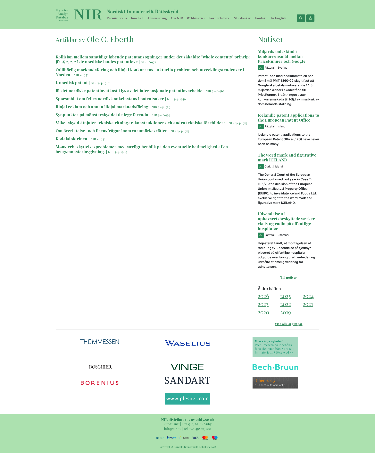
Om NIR (177, 18)
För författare (219, 18)
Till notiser (288, 277)
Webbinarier (196, 18)
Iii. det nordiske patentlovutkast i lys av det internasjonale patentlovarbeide (129, 90)
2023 (263, 303)
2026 (263, 295)
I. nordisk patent (72, 82)
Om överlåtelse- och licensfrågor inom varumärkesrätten (112, 130)
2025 (285, 295)
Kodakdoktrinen (71, 138)
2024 (308, 295)
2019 (285, 312)
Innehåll (137, 18)
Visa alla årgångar (289, 324)
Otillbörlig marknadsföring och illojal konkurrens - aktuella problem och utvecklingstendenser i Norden (150, 72)
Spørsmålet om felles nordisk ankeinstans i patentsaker (110, 98)
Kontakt (260, 18)
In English (278, 18)
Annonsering (157, 18)
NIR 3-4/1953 (238, 123)
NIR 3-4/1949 (117, 152)
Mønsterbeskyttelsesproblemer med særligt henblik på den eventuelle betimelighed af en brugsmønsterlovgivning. (142, 149)
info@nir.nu (172, 429)
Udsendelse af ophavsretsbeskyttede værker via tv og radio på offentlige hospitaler (286, 221)
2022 (285, 303)
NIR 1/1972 (148, 62)
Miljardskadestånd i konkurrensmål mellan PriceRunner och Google (281, 56)
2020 (263, 312)
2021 (308, 303)
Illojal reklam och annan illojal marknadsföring (102, 106)
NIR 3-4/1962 (100, 83)
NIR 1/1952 (97, 139)
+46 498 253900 (200, 429)
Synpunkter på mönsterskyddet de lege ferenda (102, 114)
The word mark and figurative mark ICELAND (287, 157)
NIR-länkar (242, 18)
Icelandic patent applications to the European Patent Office (288, 117)
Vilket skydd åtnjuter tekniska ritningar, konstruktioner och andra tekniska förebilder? (141, 122)
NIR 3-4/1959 (176, 99)
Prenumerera (117, 18)
